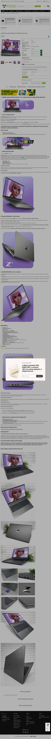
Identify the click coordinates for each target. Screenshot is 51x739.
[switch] (48, 730)
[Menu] (49, 723)
